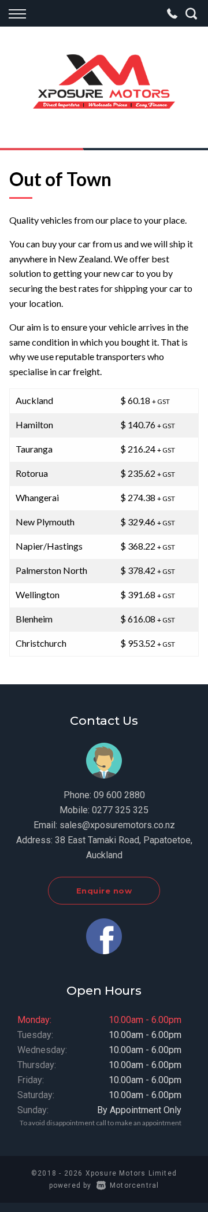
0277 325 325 (120, 810)
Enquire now (104, 890)
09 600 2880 (119, 795)
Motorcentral (134, 1185)
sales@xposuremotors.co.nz (117, 825)
